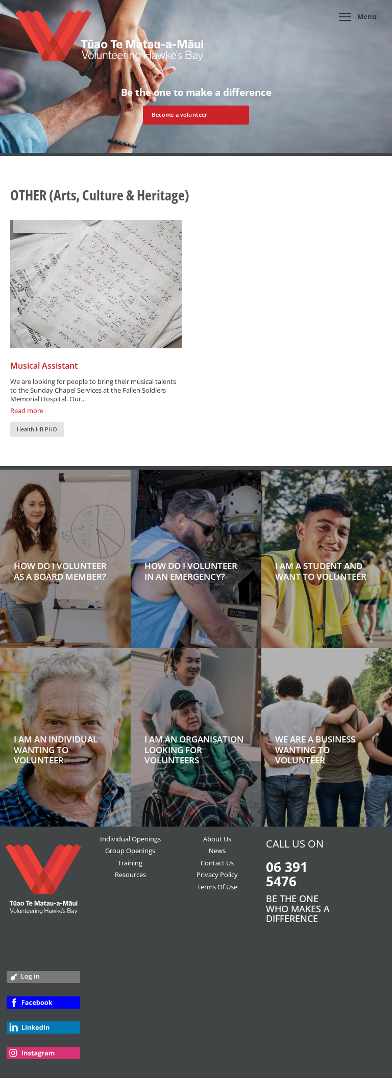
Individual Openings (130, 838)
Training (130, 862)
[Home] (109, 40)
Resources (130, 874)
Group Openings (130, 850)
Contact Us (217, 862)
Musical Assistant (44, 365)
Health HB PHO (37, 429)
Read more (26, 410)
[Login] (43, 980)
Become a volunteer (179, 114)
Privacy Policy (217, 874)
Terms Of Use (217, 886)
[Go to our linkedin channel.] (43, 1032)
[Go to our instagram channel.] (43, 1057)
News (217, 850)
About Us (217, 838)
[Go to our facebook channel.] (43, 1007)
